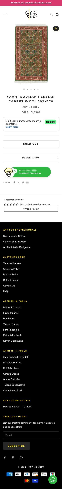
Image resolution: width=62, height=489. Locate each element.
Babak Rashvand (12, 307)
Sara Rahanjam (11, 329)
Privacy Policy (10, 274)
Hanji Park (8, 318)
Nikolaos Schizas (12, 362)
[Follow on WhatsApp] (21, 457)
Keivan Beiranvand (13, 340)
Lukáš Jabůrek (10, 313)
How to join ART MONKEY (17, 406)
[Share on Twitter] (18, 182)
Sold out (31, 143)
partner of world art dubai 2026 (31, 3)
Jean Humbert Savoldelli (16, 357)
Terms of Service (12, 263)
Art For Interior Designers (16, 247)
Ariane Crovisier (11, 379)
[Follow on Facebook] (4, 457)
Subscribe (16, 445)
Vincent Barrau (11, 324)
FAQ (5, 291)
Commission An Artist (14, 241)
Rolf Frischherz (11, 368)
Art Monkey (31, 107)
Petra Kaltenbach (12, 335)
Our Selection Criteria (14, 236)
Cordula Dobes (11, 373)
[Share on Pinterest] (23, 182)
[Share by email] (27, 182)
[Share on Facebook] (14, 182)
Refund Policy (10, 280)
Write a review (31, 208)
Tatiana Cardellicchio (14, 384)
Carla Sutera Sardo (13, 390)
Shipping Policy (11, 269)
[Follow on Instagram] (13, 457)
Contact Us (9, 285)
